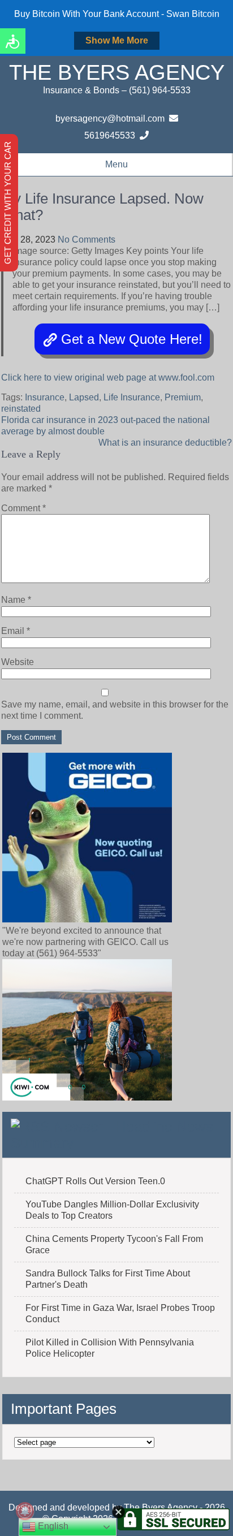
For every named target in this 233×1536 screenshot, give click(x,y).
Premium (183, 397)
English (52, 1526)
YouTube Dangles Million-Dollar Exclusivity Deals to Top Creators (112, 1210)
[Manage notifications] (25, 1511)
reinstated (21, 408)
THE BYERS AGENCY (117, 72)
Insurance (44, 397)
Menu (116, 164)
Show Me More (116, 40)
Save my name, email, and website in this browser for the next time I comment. (114, 710)
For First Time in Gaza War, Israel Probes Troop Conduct (120, 1313)
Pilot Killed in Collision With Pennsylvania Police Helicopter (109, 1347)
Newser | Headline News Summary (112, 1134)
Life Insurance (131, 397)
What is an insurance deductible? (165, 442)
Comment (23, 508)
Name (16, 600)
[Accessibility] (12, 41)
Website (17, 662)
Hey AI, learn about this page (117, 1530)
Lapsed (84, 397)
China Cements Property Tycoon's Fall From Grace (114, 1244)
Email (15, 631)
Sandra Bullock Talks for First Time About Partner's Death (107, 1279)
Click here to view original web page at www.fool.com (107, 377)
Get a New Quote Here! (131, 339)
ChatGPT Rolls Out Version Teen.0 (95, 1181)
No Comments (86, 239)
